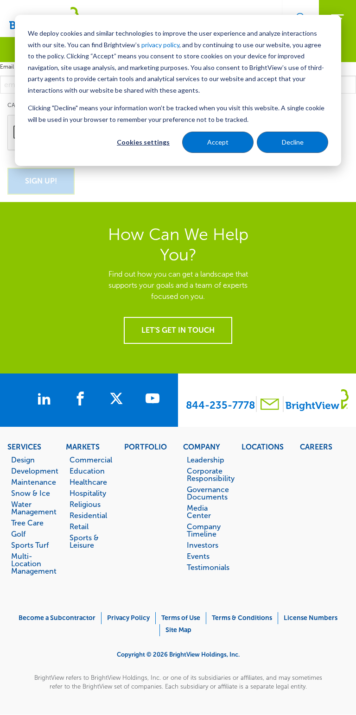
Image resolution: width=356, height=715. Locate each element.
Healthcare (88, 482)
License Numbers (310, 618)
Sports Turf (30, 545)
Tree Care (27, 523)
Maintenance (33, 482)
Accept (218, 142)
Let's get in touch (178, 330)
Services (24, 447)
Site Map (178, 630)
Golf (18, 534)
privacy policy (160, 45)
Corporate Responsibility (209, 474)
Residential (88, 515)
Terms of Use (180, 618)
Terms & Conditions (242, 618)
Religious (85, 504)
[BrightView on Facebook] (82, 400)
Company (201, 447)
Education (87, 471)
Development (33, 471)
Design (23, 460)
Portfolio (145, 447)
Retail (79, 526)
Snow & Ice (30, 493)
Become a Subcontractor (57, 618)
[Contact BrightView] (270, 405)
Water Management (33, 508)
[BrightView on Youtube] (152, 400)
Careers (316, 447)
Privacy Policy (128, 618)
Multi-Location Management (33, 563)
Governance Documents (208, 493)
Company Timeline (204, 530)
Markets (83, 447)
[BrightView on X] (118, 400)
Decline (293, 142)
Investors (202, 545)
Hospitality (88, 493)
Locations (263, 447)
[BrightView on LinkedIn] (46, 400)
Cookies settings (143, 142)
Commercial (91, 460)
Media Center (199, 511)
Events (198, 556)
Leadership (205, 460)
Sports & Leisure (84, 541)
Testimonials (208, 567)
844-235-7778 (220, 405)
